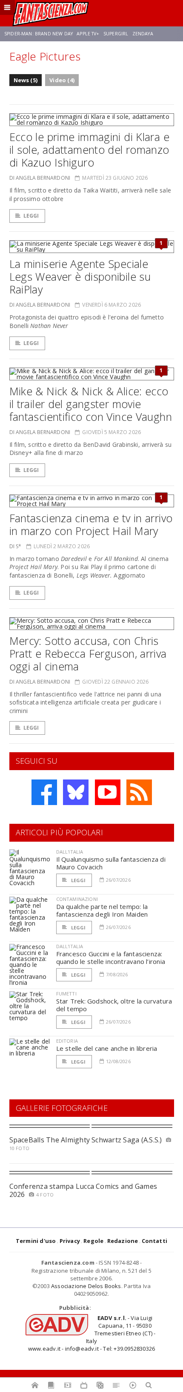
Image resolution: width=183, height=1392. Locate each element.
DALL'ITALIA (69, 851)
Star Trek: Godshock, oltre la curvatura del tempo (114, 1005)
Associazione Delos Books (86, 1286)
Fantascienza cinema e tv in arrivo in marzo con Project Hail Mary (91, 524)
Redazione (122, 1241)
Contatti (155, 1241)
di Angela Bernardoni (40, 177)
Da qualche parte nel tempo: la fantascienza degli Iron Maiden (102, 910)
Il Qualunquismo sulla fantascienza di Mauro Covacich (111, 863)
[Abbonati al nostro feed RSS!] (139, 792)
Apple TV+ (88, 34)
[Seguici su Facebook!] (44, 792)
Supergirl (115, 34)
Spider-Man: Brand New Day (38, 34)
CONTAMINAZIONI (77, 899)
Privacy (70, 1241)
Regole (93, 1241)
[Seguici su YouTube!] (107, 792)
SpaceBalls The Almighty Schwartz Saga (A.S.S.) (85, 1140)
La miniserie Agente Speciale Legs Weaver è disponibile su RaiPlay (80, 276)
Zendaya (142, 34)
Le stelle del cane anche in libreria (106, 1048)
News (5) (26, 80)
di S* (15, 546)
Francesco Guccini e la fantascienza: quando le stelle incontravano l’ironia (111, 957)
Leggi (31, 215)
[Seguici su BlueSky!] (75, 792)
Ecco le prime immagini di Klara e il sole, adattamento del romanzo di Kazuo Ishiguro (89, 149)
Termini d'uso (36, 1241)
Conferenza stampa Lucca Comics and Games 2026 (83, 1190)
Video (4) (61, 80)
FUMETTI (66, 993)
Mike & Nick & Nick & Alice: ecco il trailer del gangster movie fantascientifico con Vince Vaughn (90, 404)
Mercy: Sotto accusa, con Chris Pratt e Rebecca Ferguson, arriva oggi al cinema (88, 653)
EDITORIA (67, 1040)
